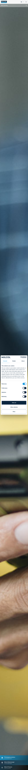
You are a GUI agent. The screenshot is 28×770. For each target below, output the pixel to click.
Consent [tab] (5, 361)
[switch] (24, 388)
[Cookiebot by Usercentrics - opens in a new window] (20, 357)
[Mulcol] (4, 2)
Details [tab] (14, 361)
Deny (14, 411)
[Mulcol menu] (26, 2)
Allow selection (14, 407)
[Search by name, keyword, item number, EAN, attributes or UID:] (26, 5)
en (21, 2)
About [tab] (22, 361)
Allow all (14, 402)
